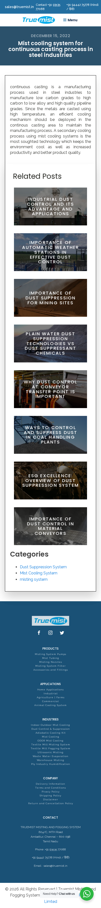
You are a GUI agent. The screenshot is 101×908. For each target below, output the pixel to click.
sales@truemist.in (55, 865)
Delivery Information (50, 783)
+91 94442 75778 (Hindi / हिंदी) (50, 857)
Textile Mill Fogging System (50, 748)
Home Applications (50, 689)
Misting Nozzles (50, 662)
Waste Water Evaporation (50, 756)
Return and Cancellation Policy (50, 803)
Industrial (51, 693)
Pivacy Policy (51, 791)
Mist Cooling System (38, 573)
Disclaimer (50, 799)
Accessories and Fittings (50, 669)
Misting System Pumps (50, 654)
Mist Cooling (50, 736)
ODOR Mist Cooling (50, 740)
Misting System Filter (50, 666)
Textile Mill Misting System (50, 744)
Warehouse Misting (50, 760)
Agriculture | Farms (50, 697)
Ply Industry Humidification (50, 764)
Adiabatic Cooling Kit (51, 732)
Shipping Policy (50, 795)
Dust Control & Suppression (50, 729)
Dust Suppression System (43, 567)
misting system (34, 579)
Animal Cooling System (50, 705)
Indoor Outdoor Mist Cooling (50, 725)
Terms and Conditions (50, 787)
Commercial (50, 701)
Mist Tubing (50, 658)
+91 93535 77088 (55, 849)
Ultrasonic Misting (50, 752)
